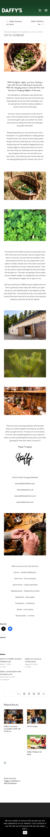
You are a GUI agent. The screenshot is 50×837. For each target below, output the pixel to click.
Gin (10, 35)
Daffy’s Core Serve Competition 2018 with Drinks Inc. (12, 728)
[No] (46, 827)
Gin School (35, 299)
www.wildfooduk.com (25, 502)
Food (6, 35)
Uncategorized (18, 35)
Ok (25, 832)
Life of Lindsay (32, 726)
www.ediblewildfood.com (25, 483)
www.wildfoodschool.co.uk (25, 496)
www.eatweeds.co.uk (25, 490)
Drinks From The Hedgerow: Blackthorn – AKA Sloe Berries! (12, 780)
